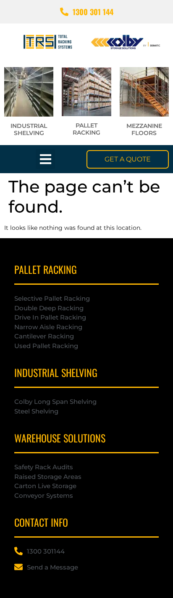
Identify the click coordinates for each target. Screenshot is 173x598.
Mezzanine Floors (144, 129)
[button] (45, 159)
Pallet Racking (86, 129)
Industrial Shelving (28, 129)
